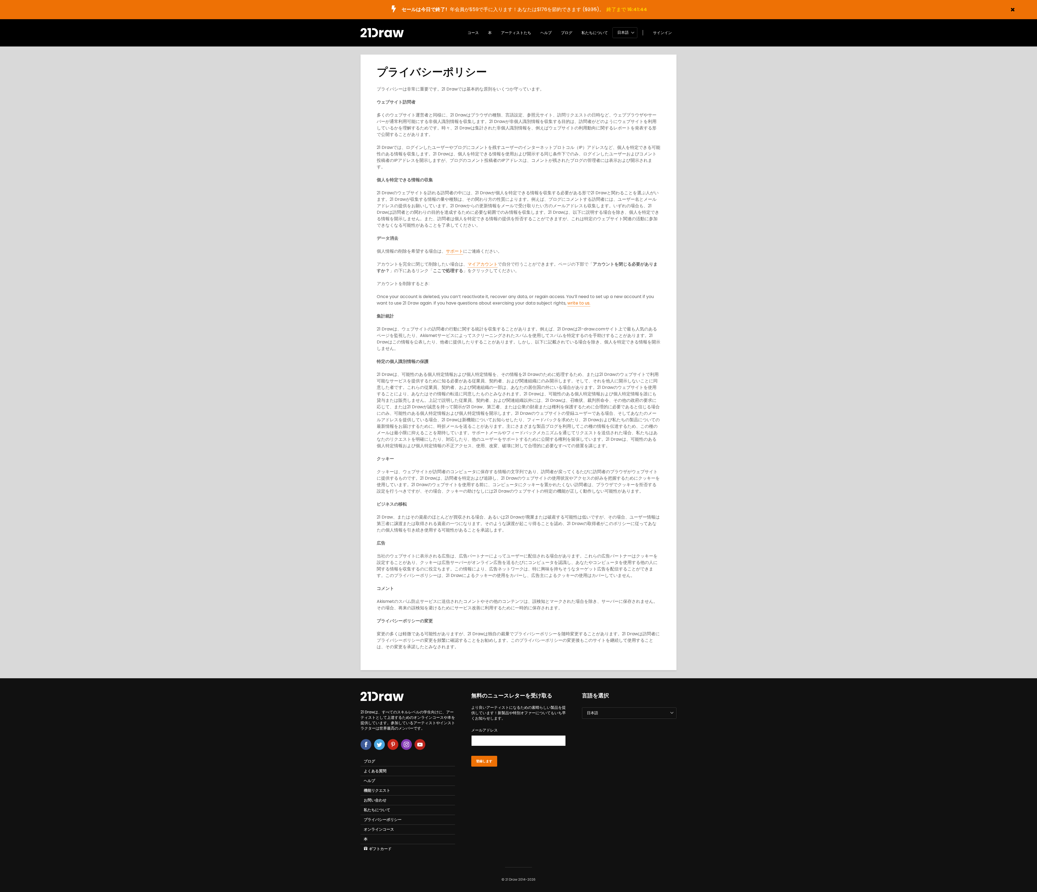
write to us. (578, 303)
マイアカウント (482, 264)
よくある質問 (375, 771)
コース (473, 32)
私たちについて (594, 32)
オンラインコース (379, 829)
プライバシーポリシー (383, 819)
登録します (484, 761)
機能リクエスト (377, 790)
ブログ (566, 32)
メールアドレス (484, 730)
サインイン (662, 32)
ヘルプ (546, 32)
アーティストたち (516, 32)
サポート (454, 251)
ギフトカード (380, 848)
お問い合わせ (375, 800)
